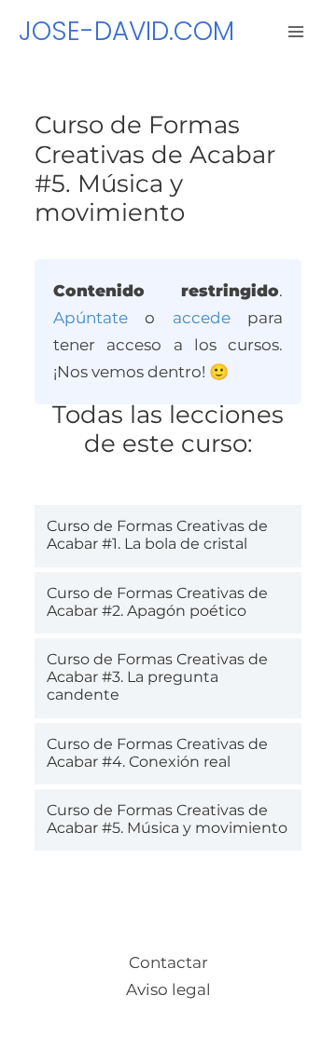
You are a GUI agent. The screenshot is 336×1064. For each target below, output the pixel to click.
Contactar (168, 962)
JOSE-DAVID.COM (126, 31)
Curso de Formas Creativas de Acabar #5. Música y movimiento (167, 819)
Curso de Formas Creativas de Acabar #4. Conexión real (157, 753)
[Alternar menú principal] (296, 31)
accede (202, 317)
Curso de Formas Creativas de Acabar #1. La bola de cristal (157, 534)
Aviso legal (168, 989)
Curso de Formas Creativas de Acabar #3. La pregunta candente (157, 676)
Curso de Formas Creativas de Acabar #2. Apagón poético (157, 602)
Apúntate (90, 317)
